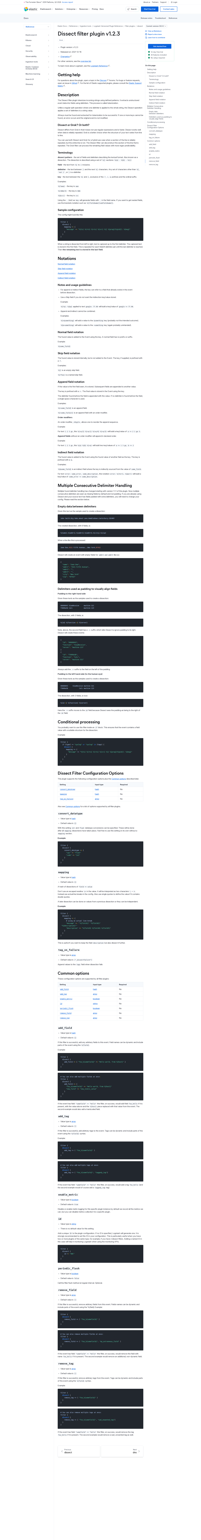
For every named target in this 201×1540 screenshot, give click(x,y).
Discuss (103, 80)
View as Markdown (155, 31)
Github (74, 83)
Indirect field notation (66, 278)
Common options (119, 779)
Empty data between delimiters (77, 506)
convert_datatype (155, 131)
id (149, 154)
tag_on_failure (154, 138)
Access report (67, 2)
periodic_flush (154, 158)
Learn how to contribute (156, 37)
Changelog (65, 56)
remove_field (154, 161)
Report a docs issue (155, 34)
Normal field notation (66, 264)
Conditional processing (79, 721)
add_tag (152, 148)
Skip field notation (65, 268)
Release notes (146, 18)
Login (175, 2)
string (95, 1003)
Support (163, 2)
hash (97, 789)
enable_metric (154, 151)
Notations (67, 258)
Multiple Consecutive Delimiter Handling (95, 485)
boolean (96, 999)
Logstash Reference (99, 66)
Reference (173, 18)
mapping (152, 134)
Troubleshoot (160, 18)
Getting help (69, 74)
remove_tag (153, 164)
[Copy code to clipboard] (139, 221)
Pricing (95, 9)
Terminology (65, 152)
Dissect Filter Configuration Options (91, 773)
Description (68, 94)
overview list (85, 61)
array (97, 799)
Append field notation (67, 273)
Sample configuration (71, 210)
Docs (102, 9)
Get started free (159, 46)
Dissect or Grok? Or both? (73, 125)
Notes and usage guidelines (75, 285)
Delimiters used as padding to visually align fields (87, 589)
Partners (155, 2)
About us (146, 2)
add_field (152, 144)
